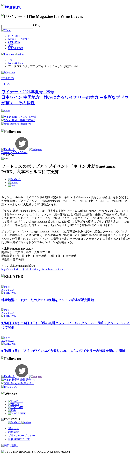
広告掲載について (19, 439)
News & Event (16, 63)
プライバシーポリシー (21, 435)
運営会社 (13, 428)
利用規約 (13, 432)
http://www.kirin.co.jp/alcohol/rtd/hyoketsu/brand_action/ (32, 269)
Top (10, 59)
